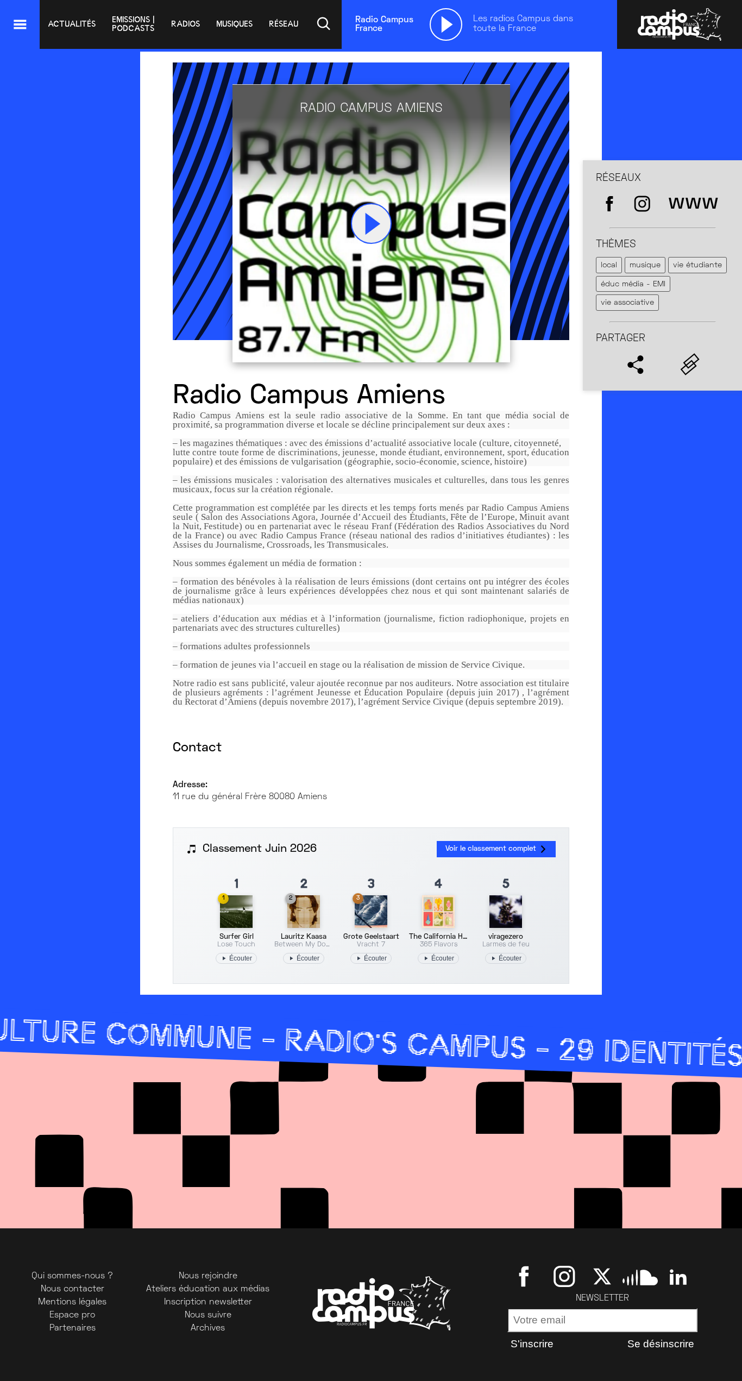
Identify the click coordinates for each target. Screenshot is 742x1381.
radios (185, 24)
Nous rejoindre (208, 1276)
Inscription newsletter (208, 1302)
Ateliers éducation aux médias (207, 1289)
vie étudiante (697, 265)
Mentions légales (72, 1302)
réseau (283, 24)
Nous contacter (72, 1289)
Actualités (72, 24)
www (693, 203)
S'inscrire (532, 1343)
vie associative (627, 302)
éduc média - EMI (633, 284)
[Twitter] (602, 1276)
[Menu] (20, 24)
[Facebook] (526, 1276)
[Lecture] (446, 24)
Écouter (240, 958)
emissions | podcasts (133, 24)
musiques (234, 24)
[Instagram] (564, 1276)
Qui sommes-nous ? (72, 1276)
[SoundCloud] (640, 1276)
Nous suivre (208, 1315)
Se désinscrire (660, 1343)
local (609, 265)
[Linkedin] (678, 1276)
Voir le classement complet (490, 848)
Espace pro (72, 1315)
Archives (208, 1328)
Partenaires (72, 1328)
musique (645, 265)
